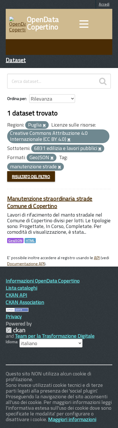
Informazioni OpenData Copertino (43, 281)
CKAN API (16, 295)
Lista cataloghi (21, 288)
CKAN (15, 330)
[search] (103, 81)
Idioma (11, 342)
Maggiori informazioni (72, 419)
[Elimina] (44, 125)
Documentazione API (25, 264)
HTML (30, 240)
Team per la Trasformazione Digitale (55, 336)
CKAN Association (25, 302)
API (97, 258)
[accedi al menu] (83, 24)
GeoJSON (15, 240)
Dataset (16, 59)
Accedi (104, 4)
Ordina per (16, 98)
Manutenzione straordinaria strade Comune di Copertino (50, 202)
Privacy (14, 316)
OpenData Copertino (43, 23)
